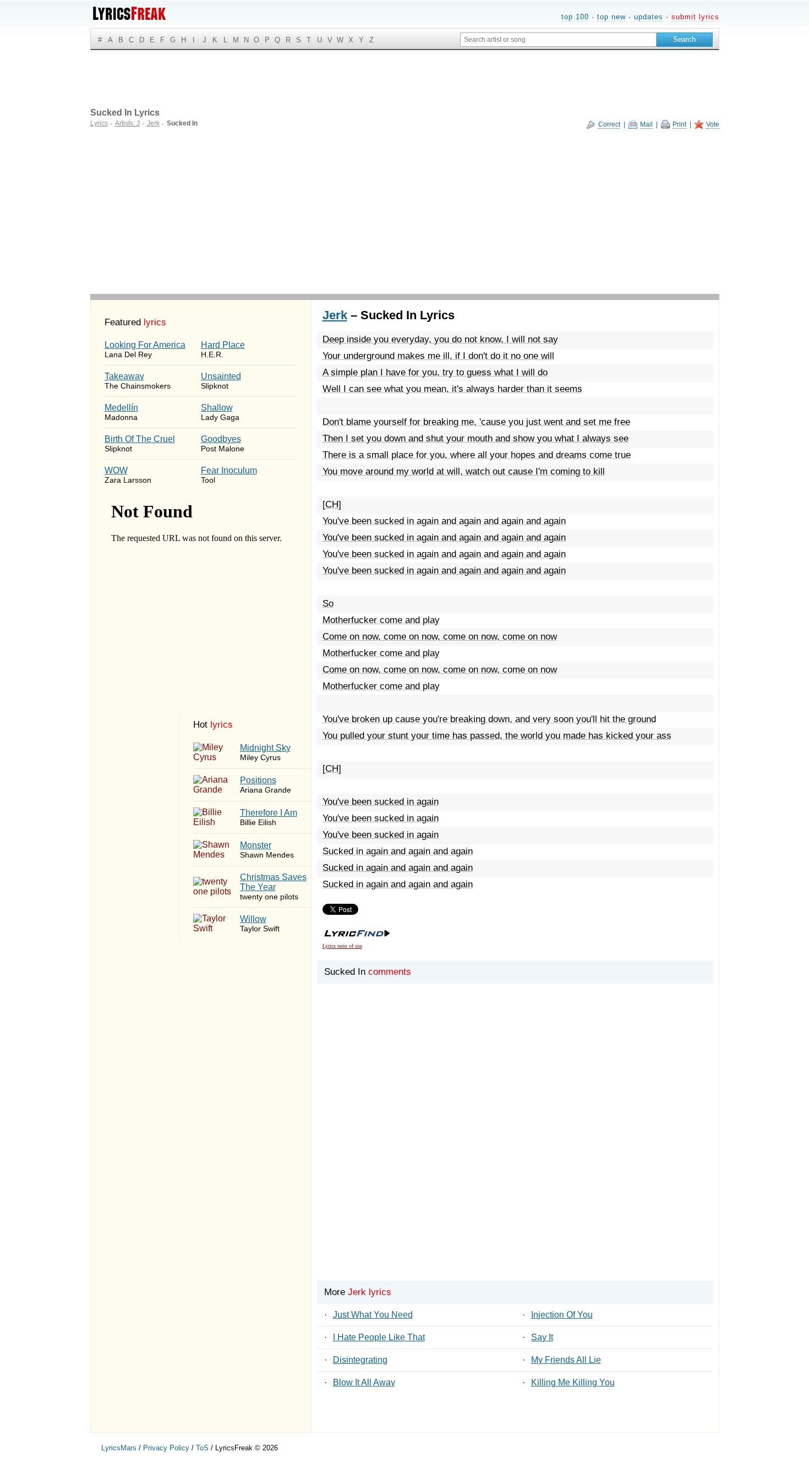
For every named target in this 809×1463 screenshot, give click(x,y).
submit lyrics (695, 17)
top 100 (575, 17)
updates (648, 17)
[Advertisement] (404, 211)
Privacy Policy (166, 1448)
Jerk (334, 315)
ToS (202, 1448)
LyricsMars (118, 1448)
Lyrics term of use (342, 946)
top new (611, 17)
